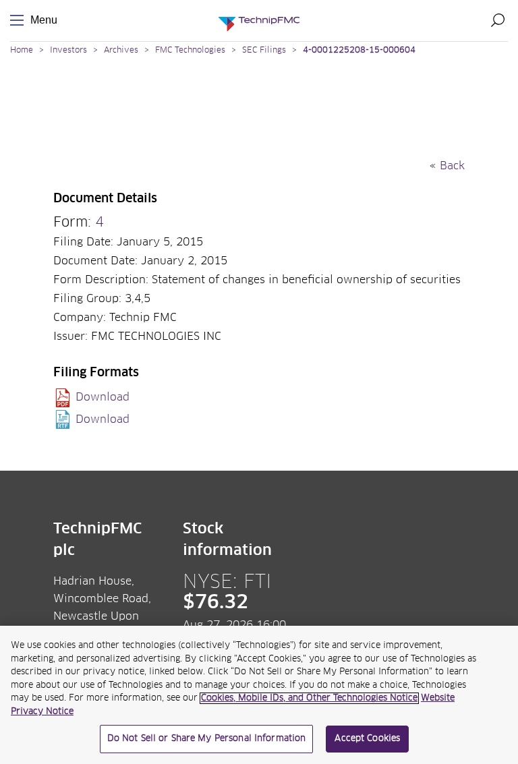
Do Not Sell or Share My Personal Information (206, 738)
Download (103, 397)
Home (21, 51)
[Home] (259, 20)
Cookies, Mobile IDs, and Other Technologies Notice (309, 698)
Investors (68, 51)
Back (452, 165)
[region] (259, 695)
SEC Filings (264, 51)
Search (498, 20)
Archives (121, 51)
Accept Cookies (367, 738)
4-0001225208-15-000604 (359, 51)
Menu (19, 20)
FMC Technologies (190, 51)
